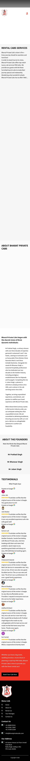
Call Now (15, 36)
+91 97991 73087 (10, 727)
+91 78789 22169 (10, 729)
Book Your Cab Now (10, 674)
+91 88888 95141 (10, 725)
